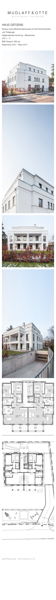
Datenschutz (26, 559)
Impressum (9, 559)
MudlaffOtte (28, 14)
